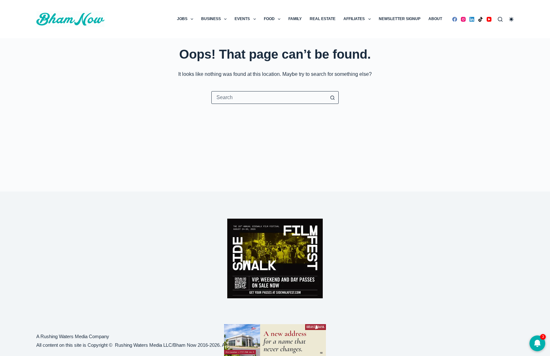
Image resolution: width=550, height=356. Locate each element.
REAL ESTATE (322, 19)
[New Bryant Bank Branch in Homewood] (275, 339)
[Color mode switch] (511, 19)
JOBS (182, 19)
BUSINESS (211, 19)
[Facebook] (454, 19)
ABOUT (435, 19)
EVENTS (242, 19)
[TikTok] (480, 19)
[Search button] (332, 97)
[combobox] (269, 97)
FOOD (269, 19)
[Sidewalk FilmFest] (275, 258)
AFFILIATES (354, 19)
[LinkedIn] (471, 19)
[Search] (500, 19)
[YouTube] (489, 19)
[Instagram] (463, 19)
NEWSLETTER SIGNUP (399, 19)
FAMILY (295, 19)
